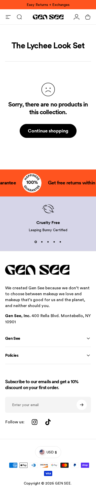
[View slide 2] (42, 242)
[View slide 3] (48, 242)
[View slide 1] (36, 242)
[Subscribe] (82, 405)
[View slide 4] (54, 242)
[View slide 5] (60, 242)
